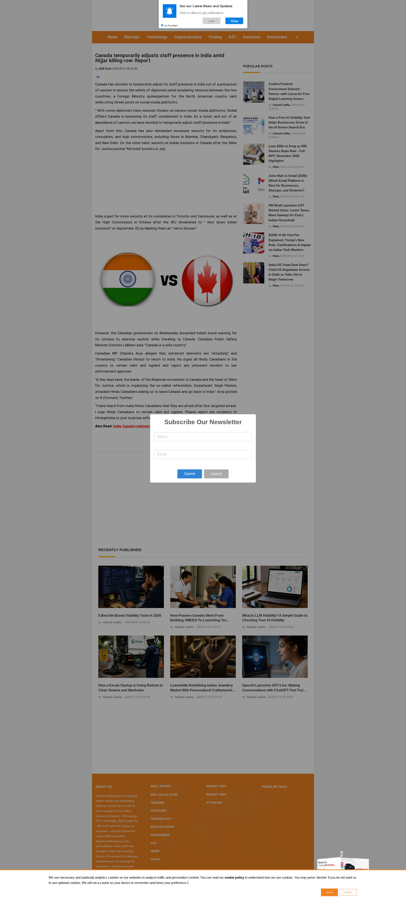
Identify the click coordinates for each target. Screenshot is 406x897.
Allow (234, 21)
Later (211, 21)
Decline (348, 892)
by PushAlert (171, 25)
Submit (189, 474)
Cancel (216, 474)
